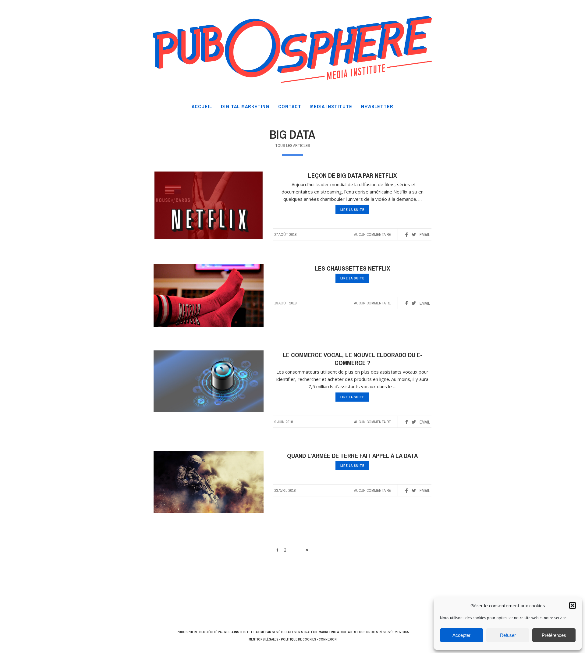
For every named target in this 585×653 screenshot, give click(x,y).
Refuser (508, 635)
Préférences (554, 635)
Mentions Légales (263, 639)
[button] (572, 605)
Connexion (328, 639)
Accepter (461, 635)
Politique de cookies (298, 639)
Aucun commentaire (372, 234)
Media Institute (237, 632)
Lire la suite (352, 210)
